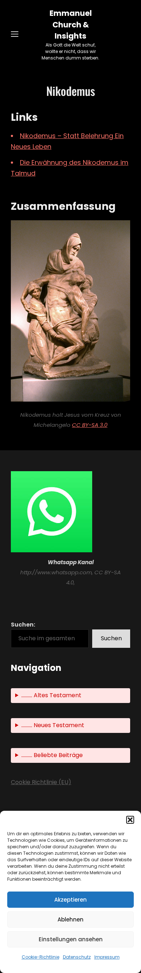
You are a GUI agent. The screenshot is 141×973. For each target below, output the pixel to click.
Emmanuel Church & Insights (71, 24)
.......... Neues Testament (52, 725)
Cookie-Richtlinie (40, 957)
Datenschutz (77, 957)
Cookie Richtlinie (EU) (41, 782)
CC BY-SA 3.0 (89, 425)
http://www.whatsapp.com (56, 572)
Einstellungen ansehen (71, 939)
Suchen (111, 638)
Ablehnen (70, 919)
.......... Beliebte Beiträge (52, 755)
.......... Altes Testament (51, 695)
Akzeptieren (70, 899)
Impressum (107, 957)
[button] (130, 819)
